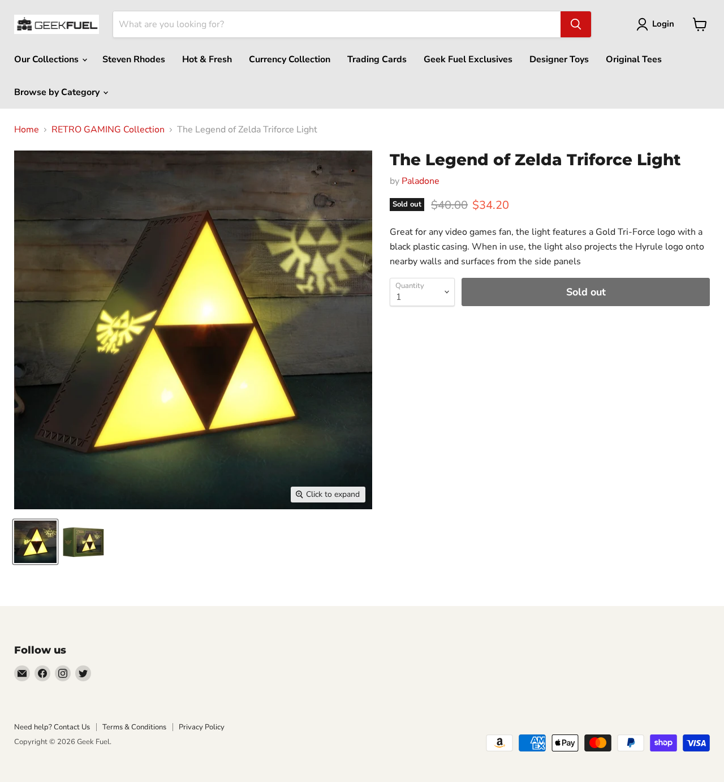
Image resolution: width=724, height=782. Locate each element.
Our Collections (47, 59)
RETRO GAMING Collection (108, 129)
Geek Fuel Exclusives (468, 59)
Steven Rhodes (133, 59)
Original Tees (634, 59)
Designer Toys (559, 59)
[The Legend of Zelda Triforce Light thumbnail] (35, 541)
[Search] (576, 24)
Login (663, 23)
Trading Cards (377, 59)
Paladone (420, 181)
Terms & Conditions (134, 727)
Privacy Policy (202, 727)
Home (26, 129)
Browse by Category (58, 92)
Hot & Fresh (207, 59)
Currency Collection (289, 59)
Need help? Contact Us (52, 727)
